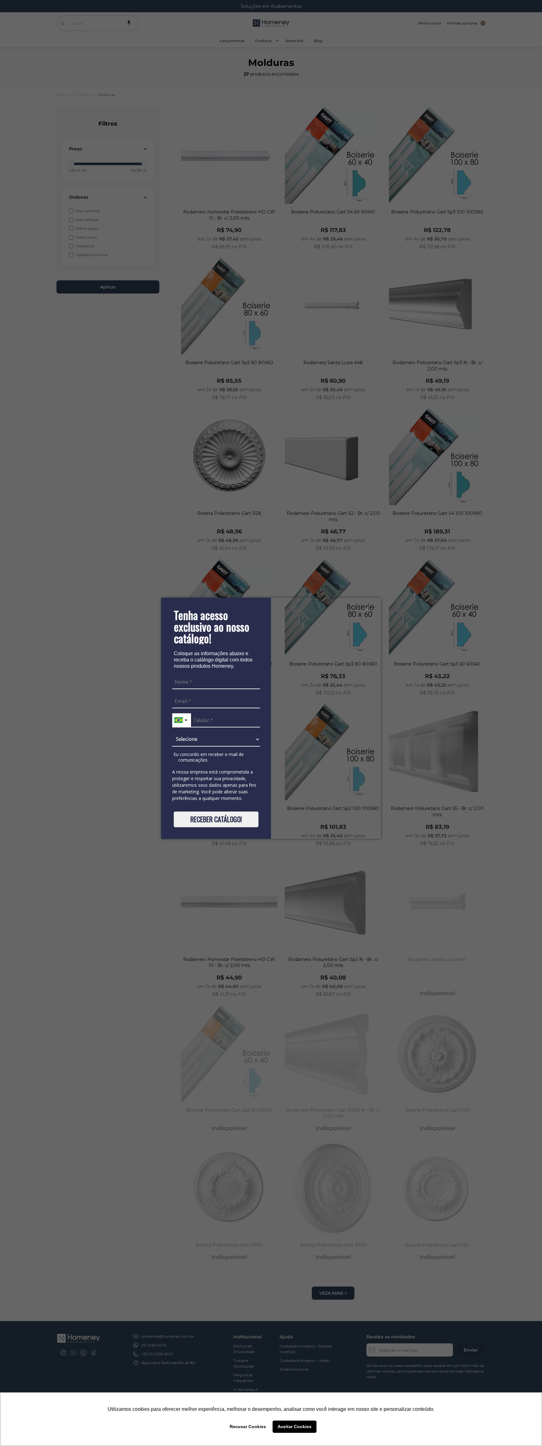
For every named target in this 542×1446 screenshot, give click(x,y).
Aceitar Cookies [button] (294, 1426)
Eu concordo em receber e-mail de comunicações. (208, 757)
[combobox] (181, 720)
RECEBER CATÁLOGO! (216, 819)
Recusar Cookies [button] (248, 1426)
